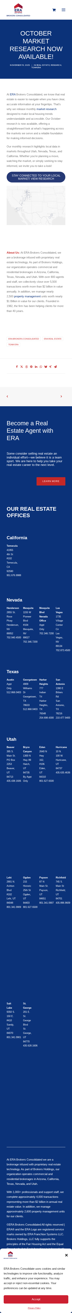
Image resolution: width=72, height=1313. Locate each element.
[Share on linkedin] (36, 367)
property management (27, 296)
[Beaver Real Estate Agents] (8, 764)
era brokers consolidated (23, 339)
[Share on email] (55, 367)
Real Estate (43, 65)
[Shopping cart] (52, 9)
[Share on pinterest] (31, 367)
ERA (13, 94)
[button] (66, 1255)
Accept (36, 1299)
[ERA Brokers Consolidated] (18, 9)
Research (56, 65)
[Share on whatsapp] (41, 367)
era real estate (52, 339)
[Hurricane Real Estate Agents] (24, 892)
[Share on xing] (50, 367)
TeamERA (36, 67)
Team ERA (13, 344)
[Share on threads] (26, 367)
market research (46, 109)
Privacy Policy (34, 1308)
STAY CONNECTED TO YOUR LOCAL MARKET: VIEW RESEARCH (36, 177)
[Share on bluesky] (45, 367)
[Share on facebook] (17, 367)
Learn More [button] (50, 481)
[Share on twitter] (21, 367)
